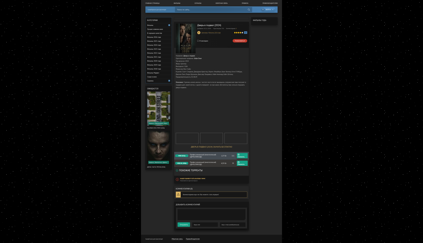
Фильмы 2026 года (154, 37)
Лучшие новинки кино (155, 29)
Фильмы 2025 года (154, 41)
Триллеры (204, 33)
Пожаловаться (240, 41)
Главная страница (152, 3)
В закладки (203, 41)
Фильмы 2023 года (154, 49)
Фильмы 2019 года (154, 65)
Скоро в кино (152, 77)
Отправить (184, 224)
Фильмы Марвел (153, 73)
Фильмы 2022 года (154, 53)
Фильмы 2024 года (215, 33)
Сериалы (198, 3)
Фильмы (177, 3)
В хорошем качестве (154, 33)
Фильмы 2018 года (154, 69)
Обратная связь (222, 3)
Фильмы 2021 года (154, 57)
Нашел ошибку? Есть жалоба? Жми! (192, 178)
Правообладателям (270, 3)
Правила (245, 3)
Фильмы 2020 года (154, 61)
